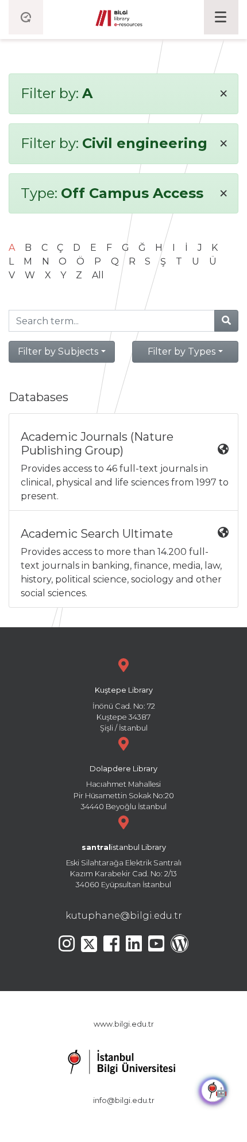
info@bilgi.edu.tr (124, 1100)
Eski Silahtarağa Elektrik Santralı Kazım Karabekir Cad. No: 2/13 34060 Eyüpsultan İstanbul (124, 866)
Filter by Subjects (58, 351)
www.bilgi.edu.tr (124, 1024)
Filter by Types (181, 351)
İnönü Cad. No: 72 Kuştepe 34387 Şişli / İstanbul (123, 709)
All (98, 275)
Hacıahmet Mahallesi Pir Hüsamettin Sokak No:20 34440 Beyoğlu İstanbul (124, 787)
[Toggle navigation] (221, 17)
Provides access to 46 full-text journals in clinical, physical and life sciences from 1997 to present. (125, 466)
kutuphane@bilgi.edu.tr (123, 915)
